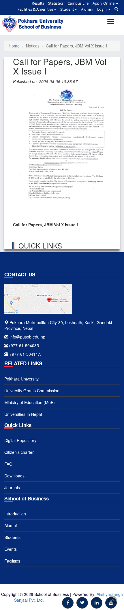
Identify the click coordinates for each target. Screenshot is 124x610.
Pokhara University (21, 379)
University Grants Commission (31, 390)
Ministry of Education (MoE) (29, 402)
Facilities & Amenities (35, 9)
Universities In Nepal (23, 414)
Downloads (14, 476)
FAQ (8, 464)
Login (102, 9)
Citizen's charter (19, 452)
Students (12, 537)
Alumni (87, 9)
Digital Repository (20, 440)
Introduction (15, 514)
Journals (12, 487)
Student (67, 9)
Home (14, 46)
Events (10, 549)
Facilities (12, 561)
